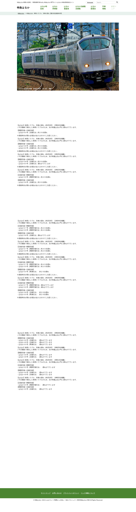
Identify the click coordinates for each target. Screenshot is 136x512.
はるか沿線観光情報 (80, 7)
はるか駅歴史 (93, 7)
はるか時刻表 (43, 7)
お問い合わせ (57, 493)
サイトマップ (45, 493)
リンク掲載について (88, 493)
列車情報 (104, 7)
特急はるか (23, 7)
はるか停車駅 (54, 7)
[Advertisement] (68, 108)
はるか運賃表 (66, 7)
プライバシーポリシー (71, 493)
